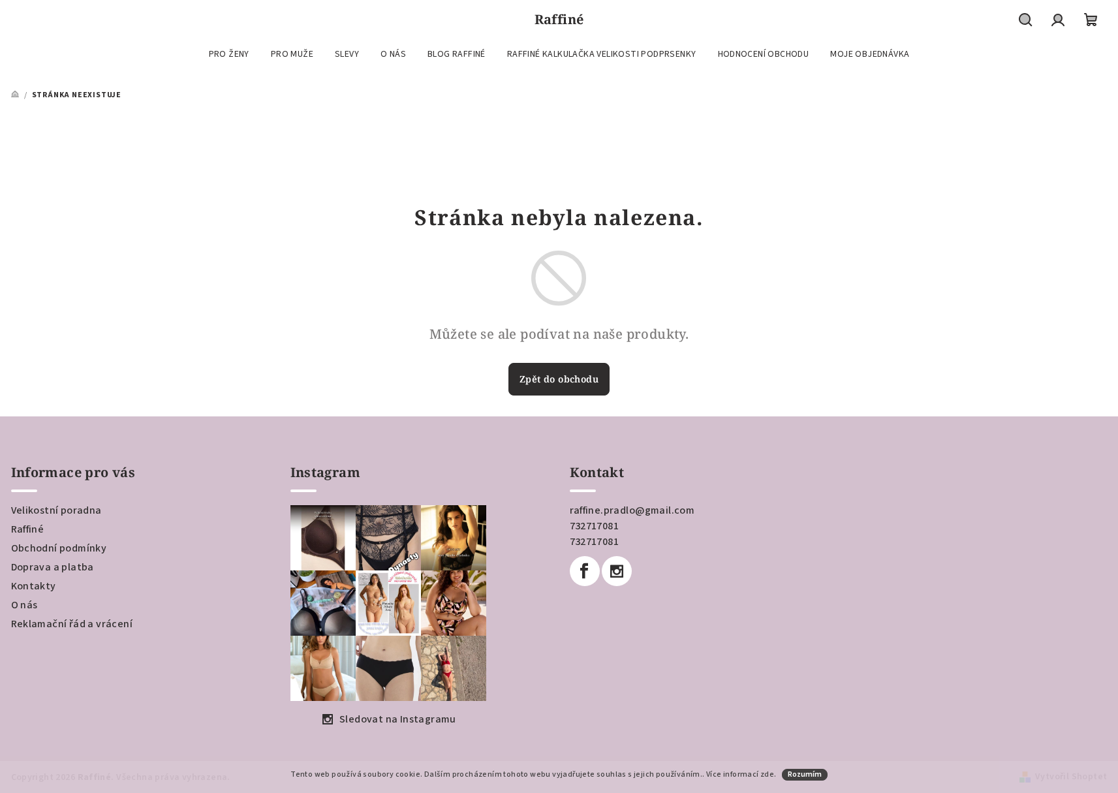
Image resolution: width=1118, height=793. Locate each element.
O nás (24, 605)
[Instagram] (617, 571)
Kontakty (33, 586)
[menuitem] (229, 54)
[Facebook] (585, 571)
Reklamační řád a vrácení (72, 624)
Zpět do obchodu (559, 379)
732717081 (594, 526)
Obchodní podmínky (59, 548)
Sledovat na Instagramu (397, 719)
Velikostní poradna (56, 510)
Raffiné (27, 529)
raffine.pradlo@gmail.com (632, 510)
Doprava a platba (52, 567)
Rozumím (805, 774)
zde (767, 774)
